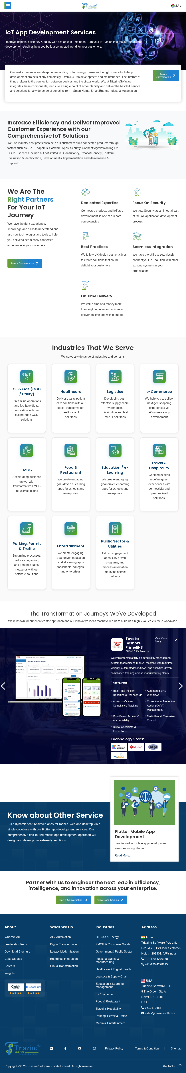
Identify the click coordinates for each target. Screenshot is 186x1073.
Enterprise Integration (64, 958)
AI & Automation (60, 937)
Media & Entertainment (110, 1023)
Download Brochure (17, 951)
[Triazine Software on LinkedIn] (51, 1048)
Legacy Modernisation (64, 951)
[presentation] (4, 688)
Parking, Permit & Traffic (111, 1015)
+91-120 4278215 (156, 964)
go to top (170, 1066)
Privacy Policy (114, 1048)
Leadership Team (16, 944)
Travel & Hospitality (108, 1008)
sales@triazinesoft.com (159, 1013)
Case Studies (13, 958)
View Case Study (161, 640)
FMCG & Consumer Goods (113, 944)
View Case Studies (108, 899)
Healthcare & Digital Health (113, 969)
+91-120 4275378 (156, 958)
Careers (10, 966)
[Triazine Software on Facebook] (65, 1048)
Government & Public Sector (114, 951)
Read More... (123, 855)
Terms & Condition (147, 1048)
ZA (177, 5)
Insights (10, 973)
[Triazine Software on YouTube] (79, 1048)
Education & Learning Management (110, 985)
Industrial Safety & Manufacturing (107, 960)
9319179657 (152, 1007)
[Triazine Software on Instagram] (94, 1048)
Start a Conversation (163, 75)
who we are (13, 937)
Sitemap (176, 1048)
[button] (7, 5)
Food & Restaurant (108, 1001)
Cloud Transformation (64, 966)
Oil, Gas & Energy (107, 937)
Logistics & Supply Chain (112, 976)
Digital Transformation (64, 944)
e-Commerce (104, 994)
